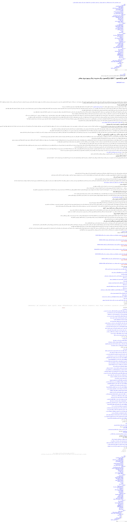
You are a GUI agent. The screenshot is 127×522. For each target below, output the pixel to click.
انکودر (37, 305)
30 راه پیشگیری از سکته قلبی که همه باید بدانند (119, 439)
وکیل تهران (49, 305)
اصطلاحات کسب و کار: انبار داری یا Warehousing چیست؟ (117, 359)
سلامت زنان (121, 39)
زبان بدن (121, 30)
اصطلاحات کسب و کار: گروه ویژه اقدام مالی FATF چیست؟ (117, 418)
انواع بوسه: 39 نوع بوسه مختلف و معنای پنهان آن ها (118, 321)
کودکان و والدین (120, 473)
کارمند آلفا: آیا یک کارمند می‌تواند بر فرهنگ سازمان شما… (117, 362)
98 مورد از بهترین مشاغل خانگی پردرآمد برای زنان (119, 333)
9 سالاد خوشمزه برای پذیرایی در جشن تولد (120, 340)
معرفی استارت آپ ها (119, 460)
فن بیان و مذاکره (120, 29)
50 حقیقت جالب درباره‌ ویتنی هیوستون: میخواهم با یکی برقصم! (116, 442)
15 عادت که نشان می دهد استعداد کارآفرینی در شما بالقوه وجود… (116, 369)
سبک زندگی (123, 14)
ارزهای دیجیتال (120, 59)
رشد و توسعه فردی (120, 24)
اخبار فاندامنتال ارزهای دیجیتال (116, 61)
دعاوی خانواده (59, 305)
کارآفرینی (121, 10)
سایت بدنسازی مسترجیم (115, 305)
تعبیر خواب (121, 20)
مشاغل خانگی (120, 458)
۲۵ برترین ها (121, 57)
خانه (124, 4)
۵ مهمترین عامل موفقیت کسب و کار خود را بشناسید (118, 392)
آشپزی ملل (125, 281)
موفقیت (123, 474)
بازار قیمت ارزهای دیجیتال (116, 60)
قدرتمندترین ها (120, 52)
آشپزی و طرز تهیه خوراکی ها (118, 15)
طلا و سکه (119, 63)
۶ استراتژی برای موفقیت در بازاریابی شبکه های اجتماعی (117, 364)
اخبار (126, 270)
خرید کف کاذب (75, 305)
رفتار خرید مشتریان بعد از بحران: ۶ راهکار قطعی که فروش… (117, 399)
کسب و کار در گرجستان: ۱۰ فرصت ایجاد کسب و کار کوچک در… (116, 402)
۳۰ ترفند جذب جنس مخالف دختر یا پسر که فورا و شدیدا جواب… (116, 324)
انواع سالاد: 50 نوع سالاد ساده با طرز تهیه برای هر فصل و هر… (117, 312)
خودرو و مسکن (118, 66)
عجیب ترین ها (121, 50)
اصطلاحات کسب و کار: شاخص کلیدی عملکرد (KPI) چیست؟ (117, 404)
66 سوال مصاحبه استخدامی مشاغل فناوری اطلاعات (118, 390)
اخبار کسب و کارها (114, 68)
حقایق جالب (121, 55)
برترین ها (123, 48)
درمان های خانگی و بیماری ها (118, 35)
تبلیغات (124, 449)
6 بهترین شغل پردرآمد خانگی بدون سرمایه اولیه (119, 395)
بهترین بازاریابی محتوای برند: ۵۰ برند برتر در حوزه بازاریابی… (117, 355)
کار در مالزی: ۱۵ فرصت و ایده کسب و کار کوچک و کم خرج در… (116, 354)
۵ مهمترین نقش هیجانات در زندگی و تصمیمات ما (119, 345)
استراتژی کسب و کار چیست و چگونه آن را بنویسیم (118, 376)
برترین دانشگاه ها (120, 505)
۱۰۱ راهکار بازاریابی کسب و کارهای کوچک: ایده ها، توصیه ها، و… (116, 393)
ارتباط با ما (123, 451)
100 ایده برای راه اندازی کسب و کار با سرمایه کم (119, 397)
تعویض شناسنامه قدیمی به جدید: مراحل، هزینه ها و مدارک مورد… (116, 326)
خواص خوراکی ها (120, 34)
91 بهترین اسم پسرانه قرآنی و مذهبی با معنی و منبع (118, 317)
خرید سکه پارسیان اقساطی (31, 305)
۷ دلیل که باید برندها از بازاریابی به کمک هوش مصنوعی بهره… (117, 388)
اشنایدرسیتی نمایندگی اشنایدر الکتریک (67, 305)
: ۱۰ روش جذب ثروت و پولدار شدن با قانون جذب (115, 152)
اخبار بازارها (121, 62)
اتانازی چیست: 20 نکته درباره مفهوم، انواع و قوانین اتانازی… (117, 444)
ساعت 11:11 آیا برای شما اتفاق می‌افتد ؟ (120, 319)
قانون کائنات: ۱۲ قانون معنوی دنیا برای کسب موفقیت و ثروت (112, 122)
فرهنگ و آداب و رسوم (119, 46)
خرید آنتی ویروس (54, 305)
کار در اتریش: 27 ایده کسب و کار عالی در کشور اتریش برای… (117, 409)
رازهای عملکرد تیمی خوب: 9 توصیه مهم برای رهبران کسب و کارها (116, 350)
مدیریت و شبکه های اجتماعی (118, 11)
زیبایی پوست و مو (120, 36)
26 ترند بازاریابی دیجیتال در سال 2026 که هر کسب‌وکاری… (117, 429)
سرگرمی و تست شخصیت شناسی (117, 16)
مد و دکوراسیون (120, 19)
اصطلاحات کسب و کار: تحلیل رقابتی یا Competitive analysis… (117, 383)
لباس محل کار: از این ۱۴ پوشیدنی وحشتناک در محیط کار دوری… (116, 411)
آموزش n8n (101, 305)
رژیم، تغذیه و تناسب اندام (119, 489)
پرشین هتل (97, 305)
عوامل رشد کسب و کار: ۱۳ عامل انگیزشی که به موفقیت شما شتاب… (115, 371)
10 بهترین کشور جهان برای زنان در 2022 (120, 335)
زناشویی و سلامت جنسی (119, 21)
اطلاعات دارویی (120, 490)
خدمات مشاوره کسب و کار (123, 305)
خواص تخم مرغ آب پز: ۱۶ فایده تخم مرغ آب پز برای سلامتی (117, 314)
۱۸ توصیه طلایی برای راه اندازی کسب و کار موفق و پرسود (117, 374)
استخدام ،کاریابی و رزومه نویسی (117, 459)
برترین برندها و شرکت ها (119, 51)
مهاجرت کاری (120, 43)
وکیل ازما (80, 305)
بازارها (124, 58)
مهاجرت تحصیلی (120, 44)
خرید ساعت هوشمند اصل (91, 305)
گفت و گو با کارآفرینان (119, 6)
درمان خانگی (125, 277)
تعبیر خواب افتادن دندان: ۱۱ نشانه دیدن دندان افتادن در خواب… (116, 331)
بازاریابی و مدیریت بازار (119, 12)
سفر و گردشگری (122, 41)
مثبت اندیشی (121, 32)
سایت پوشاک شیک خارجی (107, 305)
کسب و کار (123, 5)
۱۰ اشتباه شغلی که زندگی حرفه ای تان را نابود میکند (118, 400)
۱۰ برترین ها (121, 56)
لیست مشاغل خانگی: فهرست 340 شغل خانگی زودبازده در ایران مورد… (115, 310)
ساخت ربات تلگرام (84, 305)
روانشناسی (121, 37)
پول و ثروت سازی (120, 27)
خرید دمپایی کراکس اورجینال (43, 305)
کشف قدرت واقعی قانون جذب (117, 197)
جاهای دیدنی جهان (120, 45)
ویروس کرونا (121, 40)
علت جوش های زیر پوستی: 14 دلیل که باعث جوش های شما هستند (116, 343)
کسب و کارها (117, 67)
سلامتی (124, 33)
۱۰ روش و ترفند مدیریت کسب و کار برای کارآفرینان (118, 385)
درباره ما (123, 450)
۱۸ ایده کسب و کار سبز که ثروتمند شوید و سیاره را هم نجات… (117, 407)
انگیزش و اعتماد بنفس (119, 26)
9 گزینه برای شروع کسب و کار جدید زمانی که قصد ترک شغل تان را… (115, 416)
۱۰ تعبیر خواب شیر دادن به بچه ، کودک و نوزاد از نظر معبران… (117, 329)
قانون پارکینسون (124, 231)
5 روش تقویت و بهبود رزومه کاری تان (121, 378)
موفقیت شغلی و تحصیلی (119, 25)
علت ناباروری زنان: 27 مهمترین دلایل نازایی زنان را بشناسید (117, 446)
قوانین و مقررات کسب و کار (118, 13)
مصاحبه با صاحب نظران (119, 28)
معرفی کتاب (121, 475)
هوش (122, 31)
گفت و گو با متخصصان (119, 17)
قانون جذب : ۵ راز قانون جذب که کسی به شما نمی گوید (113, 182)
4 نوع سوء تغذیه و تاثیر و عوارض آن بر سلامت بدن (119, 440)
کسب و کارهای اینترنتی (119, 9)
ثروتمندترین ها (120, 49)
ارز (120, 64)
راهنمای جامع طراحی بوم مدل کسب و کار (120, 366)
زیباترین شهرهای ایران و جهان (118, 47)
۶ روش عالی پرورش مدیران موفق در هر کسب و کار (118, 352)
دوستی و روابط (120, 18)
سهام (120, 65)
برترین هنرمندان (120, 504)
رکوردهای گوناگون (120, 506)
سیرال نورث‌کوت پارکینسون (97, 106)
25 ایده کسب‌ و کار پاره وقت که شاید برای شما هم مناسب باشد (116, 414)
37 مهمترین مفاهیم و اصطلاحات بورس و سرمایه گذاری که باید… (116, 381)
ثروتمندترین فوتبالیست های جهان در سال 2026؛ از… (118, 433)
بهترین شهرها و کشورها (119, 42)
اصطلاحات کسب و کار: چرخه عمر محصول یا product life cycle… (116, 357)
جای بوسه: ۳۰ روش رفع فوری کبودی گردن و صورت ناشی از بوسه (116, 328)
